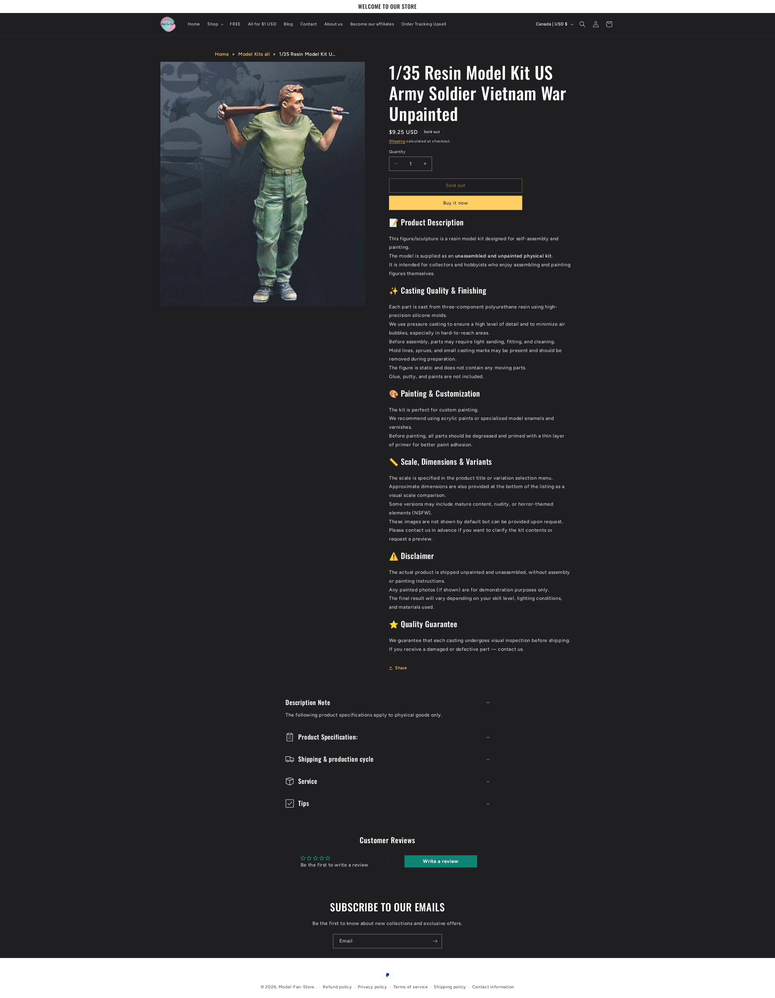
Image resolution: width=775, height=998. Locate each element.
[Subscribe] (435, 941)
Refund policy (337, 987)
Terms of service (410, 987)
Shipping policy (450, 987)
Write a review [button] (440, 861)
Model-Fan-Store (297, 987)
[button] (215, 24)
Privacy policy (372, 987)
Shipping (397, 141)
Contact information (493, 987)
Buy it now (455, 203)
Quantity (397, 151)
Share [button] (401, 667)
